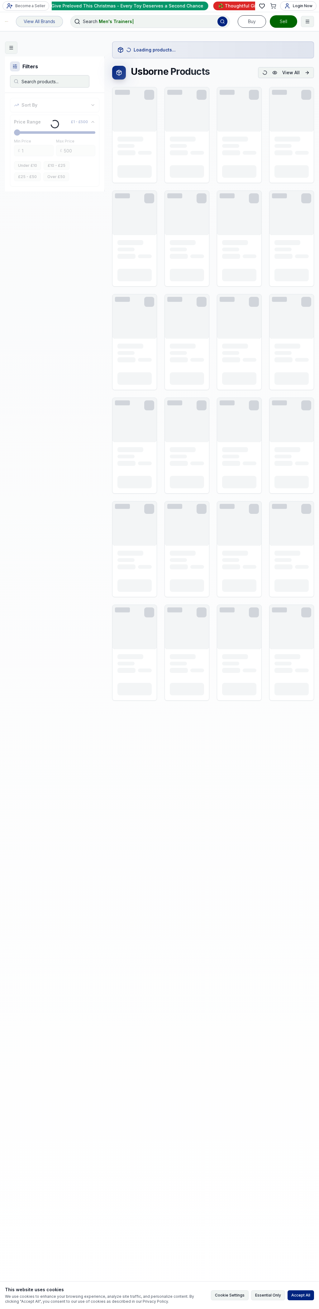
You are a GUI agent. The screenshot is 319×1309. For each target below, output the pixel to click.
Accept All (300, 1295)
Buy (252, 21)
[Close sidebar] (11, 47)
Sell (283, 21)
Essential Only (268, 1295)
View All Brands (39, 21)
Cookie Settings (230, 1295)
